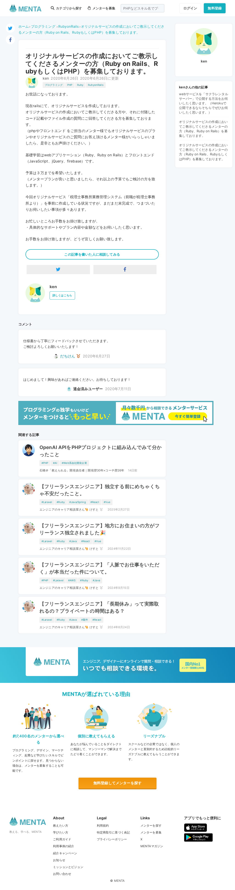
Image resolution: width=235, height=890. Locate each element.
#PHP (45, 463)
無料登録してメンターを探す (117, 783)
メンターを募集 (103, 8)
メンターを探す (151, 825)
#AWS (72, 580)
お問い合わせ (62, 874)
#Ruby (61, 502)
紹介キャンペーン (65, 853)
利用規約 (103, 825)
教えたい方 (60, 825)
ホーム (23, 26)
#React (94, 502)
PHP (69, 85)
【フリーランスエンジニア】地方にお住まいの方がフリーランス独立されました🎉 (99, 529)
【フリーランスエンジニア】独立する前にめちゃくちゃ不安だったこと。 (99, 490)
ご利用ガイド (62, 839)
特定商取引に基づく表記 (113, 832)
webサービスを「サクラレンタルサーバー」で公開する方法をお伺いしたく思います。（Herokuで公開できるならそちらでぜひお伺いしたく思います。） (203, 103)
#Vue (107, 502)
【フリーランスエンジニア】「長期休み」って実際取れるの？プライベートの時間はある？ (99, 607)
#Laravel (47, 502)
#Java (73, 541)
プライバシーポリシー (112, 839)
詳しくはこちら (62, 295)
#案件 (84, 619)
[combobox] (142, 8)
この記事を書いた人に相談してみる (92, 254)
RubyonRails (68, 26)
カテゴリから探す (68, 8)
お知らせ (59, 860)
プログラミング (43, 26)
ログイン (190, 8)
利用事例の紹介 (63, 846)
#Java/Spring (77, 502)
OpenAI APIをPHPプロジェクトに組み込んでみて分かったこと (100, 450)
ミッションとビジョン (68, 867)
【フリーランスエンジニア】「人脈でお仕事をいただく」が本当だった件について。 (99, 568)
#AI (55, 463)
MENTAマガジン (151, 846)
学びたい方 (60, 832)
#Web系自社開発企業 (74, 463)
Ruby (80, 85)
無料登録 (215, 8)
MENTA (119, 880)
